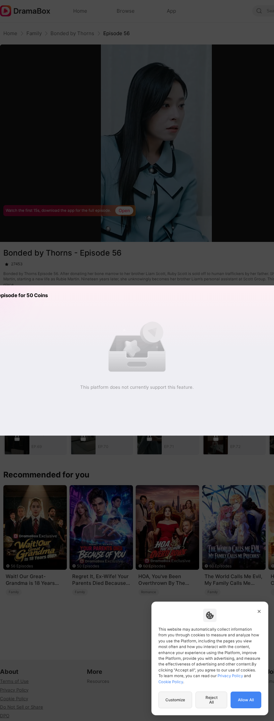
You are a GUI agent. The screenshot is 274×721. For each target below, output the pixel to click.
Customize (175, 700)
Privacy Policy (230, 675)
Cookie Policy (170, 682)
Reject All (212, 700)
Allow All (246, 700)
